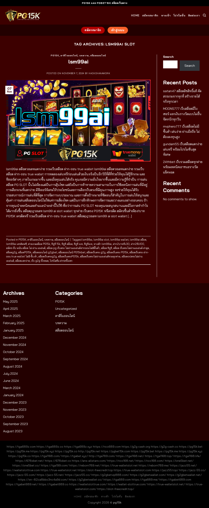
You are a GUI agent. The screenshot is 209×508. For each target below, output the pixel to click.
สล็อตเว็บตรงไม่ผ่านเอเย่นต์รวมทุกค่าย (100, 256)
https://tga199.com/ (55, 465)
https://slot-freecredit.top (95, 470)
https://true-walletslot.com (132, 470)
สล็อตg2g (11, 252)
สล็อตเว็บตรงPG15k (68, 256)
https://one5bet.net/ (179, 461)
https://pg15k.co (66, 451)
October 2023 (13, 417)
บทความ (84, 55)
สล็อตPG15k (24, 252)
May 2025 (10, 301)
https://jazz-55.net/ (50, 475)
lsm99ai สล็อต (138, 239)
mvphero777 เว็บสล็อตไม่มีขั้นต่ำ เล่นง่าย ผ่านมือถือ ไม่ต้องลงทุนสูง (181, 131)
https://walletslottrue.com (21, 470)
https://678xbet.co (58, 461)
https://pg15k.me (18, 451)
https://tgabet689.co (53, 484)
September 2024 (15, 359)
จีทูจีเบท (88, 244)
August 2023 (12, 431)
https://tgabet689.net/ (22, 484)
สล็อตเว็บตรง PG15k (117, 252)
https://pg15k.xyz (42, 451)
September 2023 (15, 424)
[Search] (204, 15)
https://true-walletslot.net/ (166, 484)
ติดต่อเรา (194, 15)
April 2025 (10, 309)
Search (168, 57)
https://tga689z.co (50, 446)
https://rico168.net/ (121, 461)
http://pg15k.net (89, 451)
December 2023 (15, 402)
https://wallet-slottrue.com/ (127, 484)
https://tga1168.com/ (46, 456)
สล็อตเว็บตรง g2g (96, 252)
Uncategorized (66, 309)
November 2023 (14, 409)
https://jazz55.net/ (183, 465)
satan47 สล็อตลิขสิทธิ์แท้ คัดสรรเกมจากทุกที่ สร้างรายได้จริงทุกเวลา (182, 96)
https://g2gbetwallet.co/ (86, 479)
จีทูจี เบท (78, 244)
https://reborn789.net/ (85, 465)
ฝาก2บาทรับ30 (121, 244)
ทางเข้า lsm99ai (103, 244)
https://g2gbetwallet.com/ (148, 475)
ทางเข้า (166, 15)
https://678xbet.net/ (30, 461)
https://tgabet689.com (175, 479)
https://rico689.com (107, 446)
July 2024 (10, 373)
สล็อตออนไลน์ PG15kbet (71, 252)
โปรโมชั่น (179, 15)
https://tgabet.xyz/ (74, 456)
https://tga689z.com (21, 446)
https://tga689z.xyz (78, 446)
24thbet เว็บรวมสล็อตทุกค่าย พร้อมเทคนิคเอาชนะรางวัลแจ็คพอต (182, 167)
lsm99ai (78, 61)
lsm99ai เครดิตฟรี (16, 244)
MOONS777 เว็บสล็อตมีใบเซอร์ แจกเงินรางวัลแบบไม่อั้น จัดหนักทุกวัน (182, 113)
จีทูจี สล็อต (67, 244)
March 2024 (11, 388)
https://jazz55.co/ (78, 475)
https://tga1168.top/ (159, 456)
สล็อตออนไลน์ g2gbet (45, 252)
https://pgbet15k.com (115, 451)
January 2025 (13, 330)
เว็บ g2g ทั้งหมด (40, 260)
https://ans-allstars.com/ (89, 461)
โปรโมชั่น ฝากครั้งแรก (61, 260)
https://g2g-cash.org (136, 446)
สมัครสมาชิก (150, 15)
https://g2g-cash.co (164, 446)
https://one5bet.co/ (26, 465)
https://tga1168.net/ (130, 456)
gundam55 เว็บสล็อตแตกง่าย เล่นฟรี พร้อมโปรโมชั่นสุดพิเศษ (182, 149)
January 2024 (13, 395)
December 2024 (14, 337)
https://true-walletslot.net (120, 465)
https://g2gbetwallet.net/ (184, 475)
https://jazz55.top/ (165, 470)
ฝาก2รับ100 (137, 244)
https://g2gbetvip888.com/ (110, 475)
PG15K (55, 55)
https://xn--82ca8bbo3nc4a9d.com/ (43, 479)
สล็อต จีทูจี (106, 248)
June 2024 (11, 381)
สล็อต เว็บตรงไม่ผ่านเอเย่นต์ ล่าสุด (131, 248)
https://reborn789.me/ (154, 465)
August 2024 (12, 366)
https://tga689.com (117, 479)
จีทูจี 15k (55, 244)
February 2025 (13, 323)
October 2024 (13, 352)
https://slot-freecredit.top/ (115, 489)
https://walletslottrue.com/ (88, 484)
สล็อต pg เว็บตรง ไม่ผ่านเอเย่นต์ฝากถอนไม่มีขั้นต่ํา (73, 248)
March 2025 (12, 316)
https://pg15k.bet (190, 446)
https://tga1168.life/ (187, 456)
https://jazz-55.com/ (21, 475)
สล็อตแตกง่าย (22, 260)
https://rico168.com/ (150, 461)
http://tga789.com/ (102, 456)
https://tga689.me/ (145, 479)
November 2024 (14, 345)
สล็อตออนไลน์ (98, 55)
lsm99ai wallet (119, 239)
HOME (135, 15)
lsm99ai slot (101, 239)
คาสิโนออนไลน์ (69, 55)
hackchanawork (99, 73)
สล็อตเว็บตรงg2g (47, 256)
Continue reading (78, 225)
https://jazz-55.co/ (192, 470)
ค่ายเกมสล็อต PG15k (39, 244)
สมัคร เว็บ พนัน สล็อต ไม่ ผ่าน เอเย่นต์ (26, 248)
